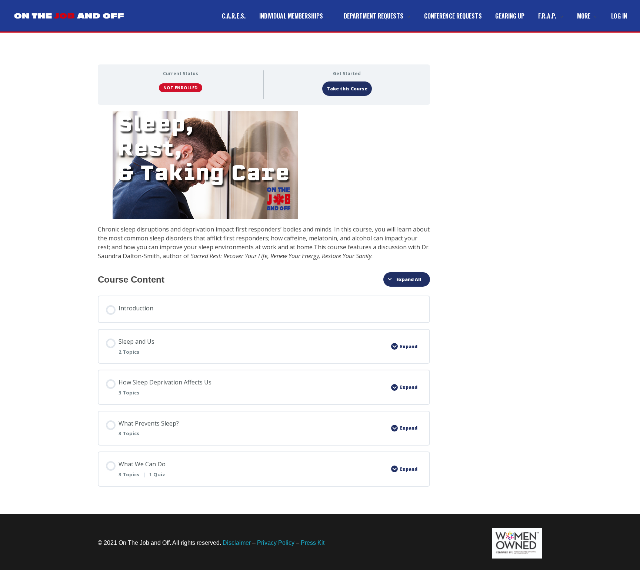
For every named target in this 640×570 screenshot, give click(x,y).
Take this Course (347, 89)
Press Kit (312, 543)
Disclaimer (237, 543)
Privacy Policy (275, 543)
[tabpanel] (264, 185)
